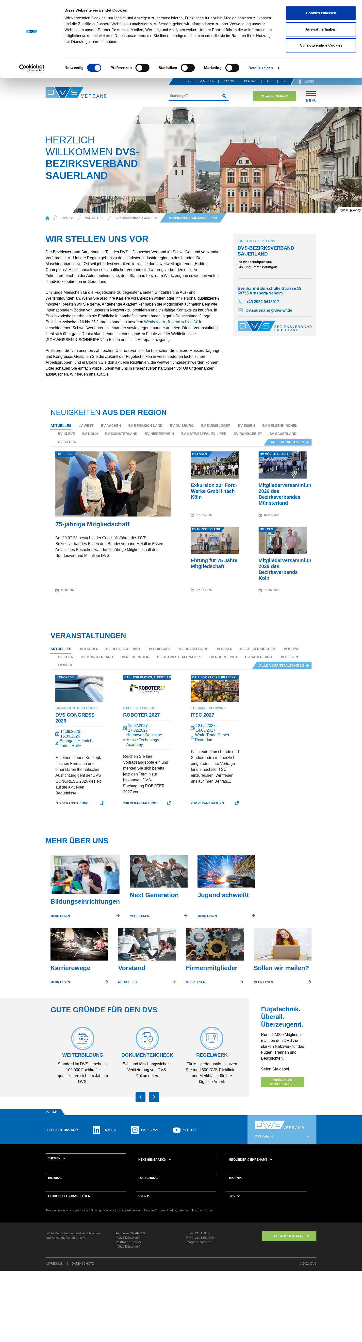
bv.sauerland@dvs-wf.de (269, 310)
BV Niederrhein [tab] (159, 434)
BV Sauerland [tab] (282, 434)
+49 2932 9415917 (262, 302)
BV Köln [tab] (90, 434)
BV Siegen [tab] (67, 442)
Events (144, 1196)
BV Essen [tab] (246, 426)
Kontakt (251, 81)
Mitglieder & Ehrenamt (248, 1159)
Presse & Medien (200, 81)
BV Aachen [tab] (111, 426)
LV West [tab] (86, 426)
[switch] (142, 68)
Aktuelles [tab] (60, 426)
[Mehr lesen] (85, 876)
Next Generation (152, 1159)
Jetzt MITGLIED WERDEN (289, 1236)
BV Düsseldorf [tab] (215, 426)
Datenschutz (83, 1263)
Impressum (55, 1263)
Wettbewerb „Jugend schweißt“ (171, 322)
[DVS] (47, 218)
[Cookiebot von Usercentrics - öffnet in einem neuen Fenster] (31, 68)
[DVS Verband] (76, 92)
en (283, 81)
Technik (235, 1178)
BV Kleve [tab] (66, 434)
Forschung (148, 1178)
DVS (232, 1196)
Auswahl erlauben (320, 29)
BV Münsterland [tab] (121, 434)
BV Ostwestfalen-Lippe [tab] (203, 434)
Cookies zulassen (321, 13)
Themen (54, 1158)
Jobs (269, 81)
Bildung (55, 1178)
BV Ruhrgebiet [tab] (248, 434)
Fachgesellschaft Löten (69, 1196)
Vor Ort (229, 81)
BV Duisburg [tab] (182, 426)
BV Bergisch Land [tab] (145, 426)
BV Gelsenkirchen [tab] (279, 426)
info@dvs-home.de (198, 1242)
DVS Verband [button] (264, 1136)
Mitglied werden (275, 96)
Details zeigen (260, 68)
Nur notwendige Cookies (321, 45)
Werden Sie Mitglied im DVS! (283, 1082)
